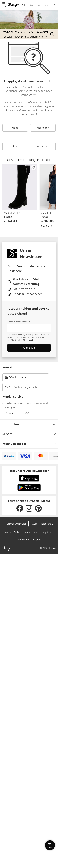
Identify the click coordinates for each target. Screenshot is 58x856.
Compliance (47, 532)
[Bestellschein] (39, 5)
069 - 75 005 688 (15, 412)
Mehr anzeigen (29, 340)
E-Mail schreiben (16, 378)
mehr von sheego (14, 444)
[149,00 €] (19, 187)
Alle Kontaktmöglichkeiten (24, 387)
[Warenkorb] (54, 5)
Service (7, 434)
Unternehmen (12, 424)
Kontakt (8, 367)
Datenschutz (46, 523)
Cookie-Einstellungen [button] (29, 539)
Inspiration (43, 146)
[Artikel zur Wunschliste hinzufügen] (33, 167)
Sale (15, 146)
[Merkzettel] (46, 5)
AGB (34, 523)
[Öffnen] (52, 34)
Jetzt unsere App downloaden (29, 471)
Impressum (31, 532)
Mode (15, 127)
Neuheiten (43, 127)
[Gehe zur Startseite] (14, 5)
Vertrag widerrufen (17, 523)
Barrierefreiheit (13, 532)
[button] (4, 5)
